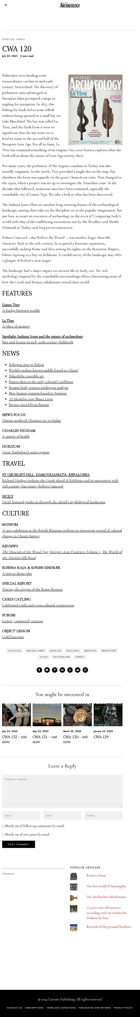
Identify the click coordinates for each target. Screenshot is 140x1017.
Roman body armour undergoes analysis (38, 387)
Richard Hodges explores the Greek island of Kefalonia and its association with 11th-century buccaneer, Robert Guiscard (60, 480)
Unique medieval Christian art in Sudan (31, 420)
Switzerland (61, 656)
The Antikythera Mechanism (106, 897)
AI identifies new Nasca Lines (31, 399)
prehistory (109, 650)
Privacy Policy (123, 1007)
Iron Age (55, 650)
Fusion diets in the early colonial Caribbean (41, 381)
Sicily (44, 656)
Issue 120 (8, 39)
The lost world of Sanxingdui (106, 886)
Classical (14, 650)
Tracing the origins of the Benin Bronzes (32, 589)
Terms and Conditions (61, 1007)
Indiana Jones (35, 650)
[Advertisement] (29, 958)
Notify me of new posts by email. (27, 834)
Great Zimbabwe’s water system (25, 452)
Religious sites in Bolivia (26, 364)
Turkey (80, 656)
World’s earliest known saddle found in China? (43, 370)
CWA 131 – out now (45, 739)
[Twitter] (47, 670)
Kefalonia (72, 650)
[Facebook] (39, 670)
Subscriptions (34, 1007)
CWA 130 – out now (75, 739)
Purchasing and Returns (95, 1007)
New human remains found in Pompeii (37, 393)
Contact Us (14, 1007)
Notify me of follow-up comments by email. (35, 826)
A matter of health (16, 436)
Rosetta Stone (96, 875)
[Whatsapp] (70, 670)
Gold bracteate (13, 637)
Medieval (91, 650)
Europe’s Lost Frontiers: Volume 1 (75, 552)
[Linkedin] (62, 670)
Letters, (7, 621)
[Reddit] (77, 670)
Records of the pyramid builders (109, 927)
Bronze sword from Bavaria (29, 404)
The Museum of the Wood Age (25, 552)
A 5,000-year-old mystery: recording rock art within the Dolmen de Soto (107, 912)
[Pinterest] (54, 670)
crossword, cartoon (28, 621)
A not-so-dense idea (17, 573)
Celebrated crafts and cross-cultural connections (38, 605)
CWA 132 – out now (14, 739)
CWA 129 (101, 736)
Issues (20, 39)
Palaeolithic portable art (26, 376)
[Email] (85, 670)
